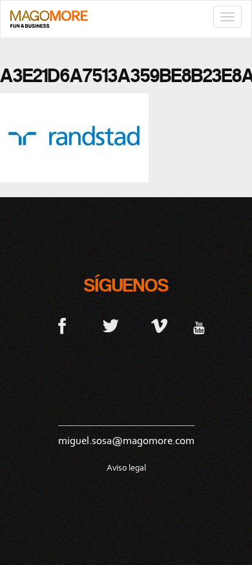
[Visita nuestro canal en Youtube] (198, 325)
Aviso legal (126, 467)
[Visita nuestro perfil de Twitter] (110, 325)
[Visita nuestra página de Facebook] (62, 325)
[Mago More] (49, 19)
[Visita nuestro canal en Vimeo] (159, 325)
